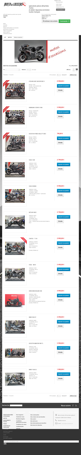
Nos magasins (19, 414)
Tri (4, 69)
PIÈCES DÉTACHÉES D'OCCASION (10, 28)
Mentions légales (20, 418)
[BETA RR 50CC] (15, 222)
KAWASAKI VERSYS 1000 (35, 107)
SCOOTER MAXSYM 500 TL (36, 343)
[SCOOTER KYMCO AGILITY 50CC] (15, 143)
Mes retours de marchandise (37, 416)
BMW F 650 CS (33, 369)
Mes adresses (33, 421)
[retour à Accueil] (4, 37)
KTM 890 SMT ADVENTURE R (36, 81)
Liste (77, 70)
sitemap (18, 428)
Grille (74, 70)
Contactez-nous (20, 416)
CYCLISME (5, 429)
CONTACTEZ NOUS (7, 33)
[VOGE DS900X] (15, 196)
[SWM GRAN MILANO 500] (15, 301)
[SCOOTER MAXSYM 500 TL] (15, 353)
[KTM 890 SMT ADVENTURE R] (15, 91)
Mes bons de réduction (36, 425)
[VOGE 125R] (15, 170)
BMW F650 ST (32, 317)
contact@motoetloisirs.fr (67, 423)
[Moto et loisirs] (14, 4)
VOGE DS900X (32, 186)
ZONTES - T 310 (33, 238)
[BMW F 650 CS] (15, 379)
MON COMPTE (6, 32)
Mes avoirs (33, 419)
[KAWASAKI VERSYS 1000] (15, 117)
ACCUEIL (5, 25)
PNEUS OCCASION (7, 30)
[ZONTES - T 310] (15, 248)
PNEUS (5, 423)
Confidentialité (19, 426)
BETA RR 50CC (32, 212)
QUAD (4, 434)
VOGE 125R (32, 160)
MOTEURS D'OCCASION (8, 29)
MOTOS (5, 26)
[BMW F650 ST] (15, 327)
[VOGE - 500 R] (15, 274)
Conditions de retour (21, 424)
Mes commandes (34, 414)
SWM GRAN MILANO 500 (35, 291)
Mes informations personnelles (38, 423)
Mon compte (33, 412)
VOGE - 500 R (32, 265)
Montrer (24, 69)
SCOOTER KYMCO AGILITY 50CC (37, 134)
